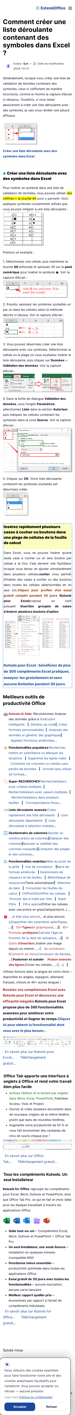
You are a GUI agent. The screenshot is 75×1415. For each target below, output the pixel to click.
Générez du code (43, 724)
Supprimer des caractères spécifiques (39, 922)
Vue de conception (39, 867)
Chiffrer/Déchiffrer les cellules (44, 893)
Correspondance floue (42, 803)
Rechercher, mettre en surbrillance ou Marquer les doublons (37, 753)
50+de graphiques (34, 927)
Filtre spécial (32, 904)
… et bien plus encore (24, 916)
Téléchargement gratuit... (37, 1162)
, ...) (37, 949)
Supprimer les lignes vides (47, 758)
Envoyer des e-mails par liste (31, 899)
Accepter (19, 1407)
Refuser (51, 1407)
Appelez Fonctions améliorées (32, 740)
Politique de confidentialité (35, 1397)
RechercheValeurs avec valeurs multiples (38, 792)
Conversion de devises (53, 954)
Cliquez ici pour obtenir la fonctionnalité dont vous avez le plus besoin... (36, 1025)
